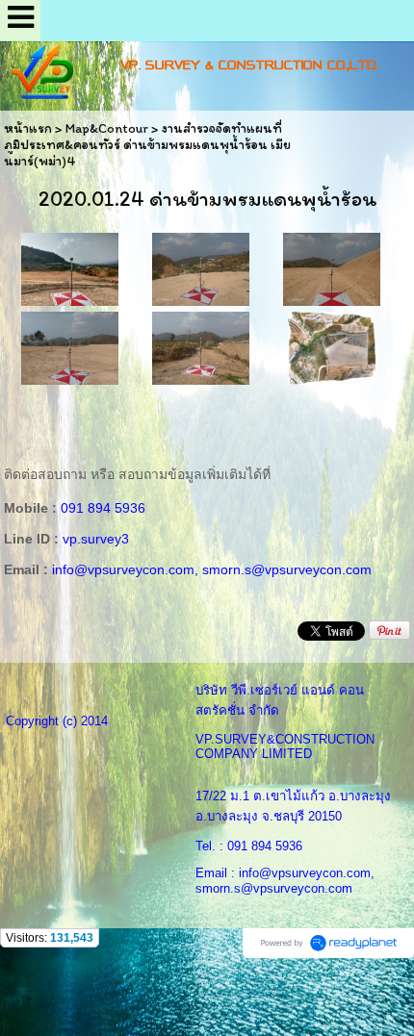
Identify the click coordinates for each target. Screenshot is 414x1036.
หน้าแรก (28, 128)
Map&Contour (106, 128)
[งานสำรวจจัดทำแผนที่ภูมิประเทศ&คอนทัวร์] (69, 268)
